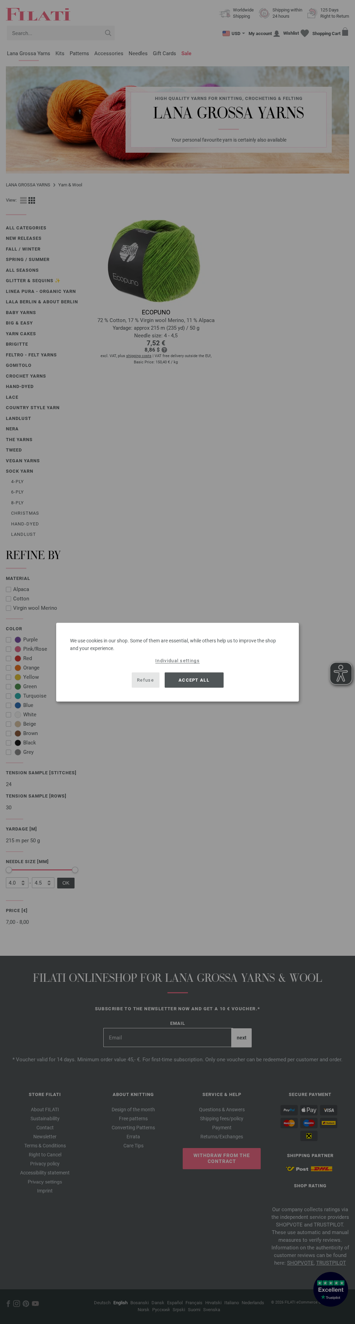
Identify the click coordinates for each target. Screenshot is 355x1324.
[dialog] (177, 662)
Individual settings (177, 660)
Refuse (145, 680)
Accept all (194, 680)
